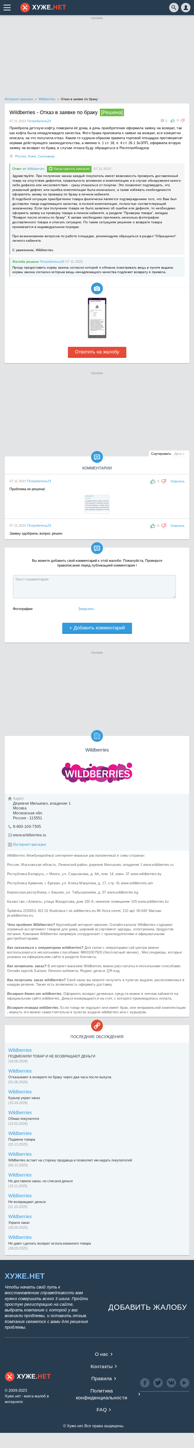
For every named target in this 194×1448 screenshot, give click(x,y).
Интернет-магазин (29, 844)
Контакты (102, 1366)
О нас (102, 1354)
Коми (32, 156)
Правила (101, 1378)
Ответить (178, 481)
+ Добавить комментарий (97, 627)
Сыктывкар (46, 156)
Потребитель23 (52, 261)
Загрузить (86, 609)
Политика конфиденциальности (101, 1394)
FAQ (102, 1409)
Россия (20, 156)
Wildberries (36, 169)
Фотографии (22, 609)
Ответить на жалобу (97, 351)
